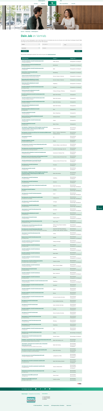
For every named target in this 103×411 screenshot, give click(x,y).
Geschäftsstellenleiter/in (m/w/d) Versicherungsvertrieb (33, 94)
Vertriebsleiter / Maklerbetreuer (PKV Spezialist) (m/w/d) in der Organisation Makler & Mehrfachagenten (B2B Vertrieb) (35, 128)
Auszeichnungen (47, 396)
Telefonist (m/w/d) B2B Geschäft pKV (29, 378)
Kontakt (73, 3)
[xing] (40, 389)
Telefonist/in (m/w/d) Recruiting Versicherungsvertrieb (33, 370)
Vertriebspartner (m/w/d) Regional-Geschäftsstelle (32, 197)
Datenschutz (46, 405)
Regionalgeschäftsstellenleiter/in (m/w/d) (30, 79)
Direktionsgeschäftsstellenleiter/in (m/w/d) (30, 90)
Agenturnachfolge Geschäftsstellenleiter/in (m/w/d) (32, 116)
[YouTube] (49, 389)
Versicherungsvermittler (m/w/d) (28, 168)
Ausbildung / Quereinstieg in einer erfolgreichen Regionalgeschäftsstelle (36, 339)
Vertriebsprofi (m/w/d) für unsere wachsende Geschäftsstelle (34, 349)
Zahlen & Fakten (47, 398)
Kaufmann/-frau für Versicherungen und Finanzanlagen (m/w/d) (34, 156)
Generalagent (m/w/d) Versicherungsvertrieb (31, 233)
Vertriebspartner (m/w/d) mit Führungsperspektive (32, 260)
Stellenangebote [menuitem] (41, 0)
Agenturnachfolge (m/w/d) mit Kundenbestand (31, 64)
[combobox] (72, 44)
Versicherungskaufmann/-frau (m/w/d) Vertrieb (31, 160)
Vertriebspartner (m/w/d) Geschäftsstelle (30, 201)
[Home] (52, 3)
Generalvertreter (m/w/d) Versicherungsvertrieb (32, 332)
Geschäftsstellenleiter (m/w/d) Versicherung (31, 248)
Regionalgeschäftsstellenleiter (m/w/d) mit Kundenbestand (34, 152)
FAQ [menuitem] (61, 0)
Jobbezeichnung (25, 58)
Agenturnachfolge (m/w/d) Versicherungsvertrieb (32, 221)
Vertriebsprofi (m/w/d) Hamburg (28, 189)
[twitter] (45, 389)
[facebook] (36, 389)
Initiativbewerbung (52, 54)
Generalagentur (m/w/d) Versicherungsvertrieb (31, 209)
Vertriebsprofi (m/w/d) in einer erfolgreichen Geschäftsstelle (34, 185)
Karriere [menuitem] (36, 3)
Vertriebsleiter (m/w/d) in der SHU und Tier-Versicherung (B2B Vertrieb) (36, 132)
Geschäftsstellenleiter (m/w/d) (28, 140)
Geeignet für (72, 58)
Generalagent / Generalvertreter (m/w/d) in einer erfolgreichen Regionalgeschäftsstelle (34, 344)
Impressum (69, 405)
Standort (55, 58)
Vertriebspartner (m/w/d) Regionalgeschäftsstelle (32, 225)
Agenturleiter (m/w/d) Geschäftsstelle (29, 72)
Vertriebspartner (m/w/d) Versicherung (30, 164)
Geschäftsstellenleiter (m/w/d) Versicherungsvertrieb (33, 68)
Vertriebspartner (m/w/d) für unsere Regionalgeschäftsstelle (34, 144)
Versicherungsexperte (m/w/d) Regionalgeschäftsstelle (33, 355)
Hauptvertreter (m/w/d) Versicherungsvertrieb (31, 237)
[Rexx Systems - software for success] (79, 384)
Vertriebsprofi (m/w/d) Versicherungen (30, 300)
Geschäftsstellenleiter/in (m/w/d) (28, 112)
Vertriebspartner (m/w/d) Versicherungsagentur (31, 193)
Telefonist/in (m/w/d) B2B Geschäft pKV (30, 374)
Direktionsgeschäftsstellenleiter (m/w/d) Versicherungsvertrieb (35, 280)
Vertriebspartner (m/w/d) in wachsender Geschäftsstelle (33, 360)
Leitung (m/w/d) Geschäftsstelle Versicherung (31, 75)
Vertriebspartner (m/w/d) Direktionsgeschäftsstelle (32, 148)
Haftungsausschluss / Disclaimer (57, 405)
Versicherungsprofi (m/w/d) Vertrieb (29, 217)
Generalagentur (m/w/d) (27, 136)
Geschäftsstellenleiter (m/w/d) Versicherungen (31, 119)
